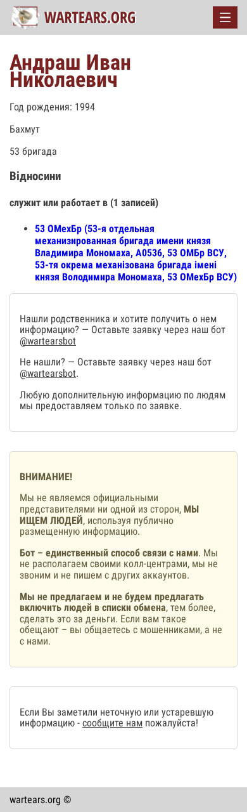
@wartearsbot (48, 341)
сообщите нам (112, 723)
